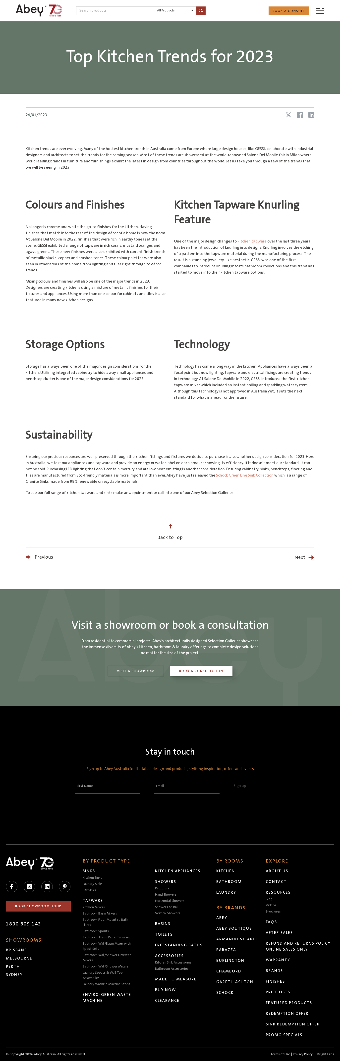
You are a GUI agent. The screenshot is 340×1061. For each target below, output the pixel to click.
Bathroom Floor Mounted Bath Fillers (105, 922)
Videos (271, 905)
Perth (13, 966)
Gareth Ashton (234, 982)
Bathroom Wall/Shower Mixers (105, 966)
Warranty (278, 960)
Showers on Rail (166, 907)
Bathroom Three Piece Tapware (106, 937)
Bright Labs (325, 1054)
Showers (165, 881)
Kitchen (225, 871)
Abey (221, 918)
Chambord (228, 971)
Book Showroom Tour (38, 906)
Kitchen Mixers (94, 907)
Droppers (162, 888)
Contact (276, 881)
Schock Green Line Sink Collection (245, 475)
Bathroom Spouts (96, 931)
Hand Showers (165, 895)
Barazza (226, 950)
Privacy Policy (303, 1054)
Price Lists (278, 992)
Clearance (167, 1000)
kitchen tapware (252, 241)
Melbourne (19, 958)
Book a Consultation (201, 671)
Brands (274, 970)
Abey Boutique (234, 928)
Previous (44, 557)
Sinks (89, 871)
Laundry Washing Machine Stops (106, 984)
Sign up (239, 785)
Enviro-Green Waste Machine (107, 997)
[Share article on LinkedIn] (311, 115)
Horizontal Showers (169, 901)
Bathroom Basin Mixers (100, 914)
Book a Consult (289, 11)
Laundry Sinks (93, 884)
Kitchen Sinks (92, 878)
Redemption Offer (287, 1013)
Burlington (230, 960)
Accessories (169, 956)
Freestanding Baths (179, 945)
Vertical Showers (167, 913)
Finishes (275, 981)
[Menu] (320, 10)
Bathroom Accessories (171, 969)
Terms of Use (280, 1054)
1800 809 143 (23, 924)
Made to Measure (176, 979)
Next (299, 557)
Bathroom (229, 881)
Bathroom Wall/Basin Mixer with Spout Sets (107, 946)
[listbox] (175, 11)
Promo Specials (284, 1035)
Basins (162, 923)
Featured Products (289, 1003)
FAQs (271, 922)
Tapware (93, 900)
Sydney (14, 974)
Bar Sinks (89, 890)
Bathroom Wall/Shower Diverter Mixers (107, 957)
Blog (269, 899)
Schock (225, 992)
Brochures (273, 912)
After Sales (279, 932)
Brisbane (16, 950)
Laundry (226, 892)
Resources (278, 892)
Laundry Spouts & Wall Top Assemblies (103, 975)
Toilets (164, 934)
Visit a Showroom (136, 671)
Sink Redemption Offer (293, 1024)
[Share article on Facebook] (300, 115)
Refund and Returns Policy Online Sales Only (298, 946)
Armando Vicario (237, 939)
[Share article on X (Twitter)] (288, 115)
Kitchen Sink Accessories (173, 963)
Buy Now (165, 990)
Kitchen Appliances (177, 871)
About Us (277, 871)
